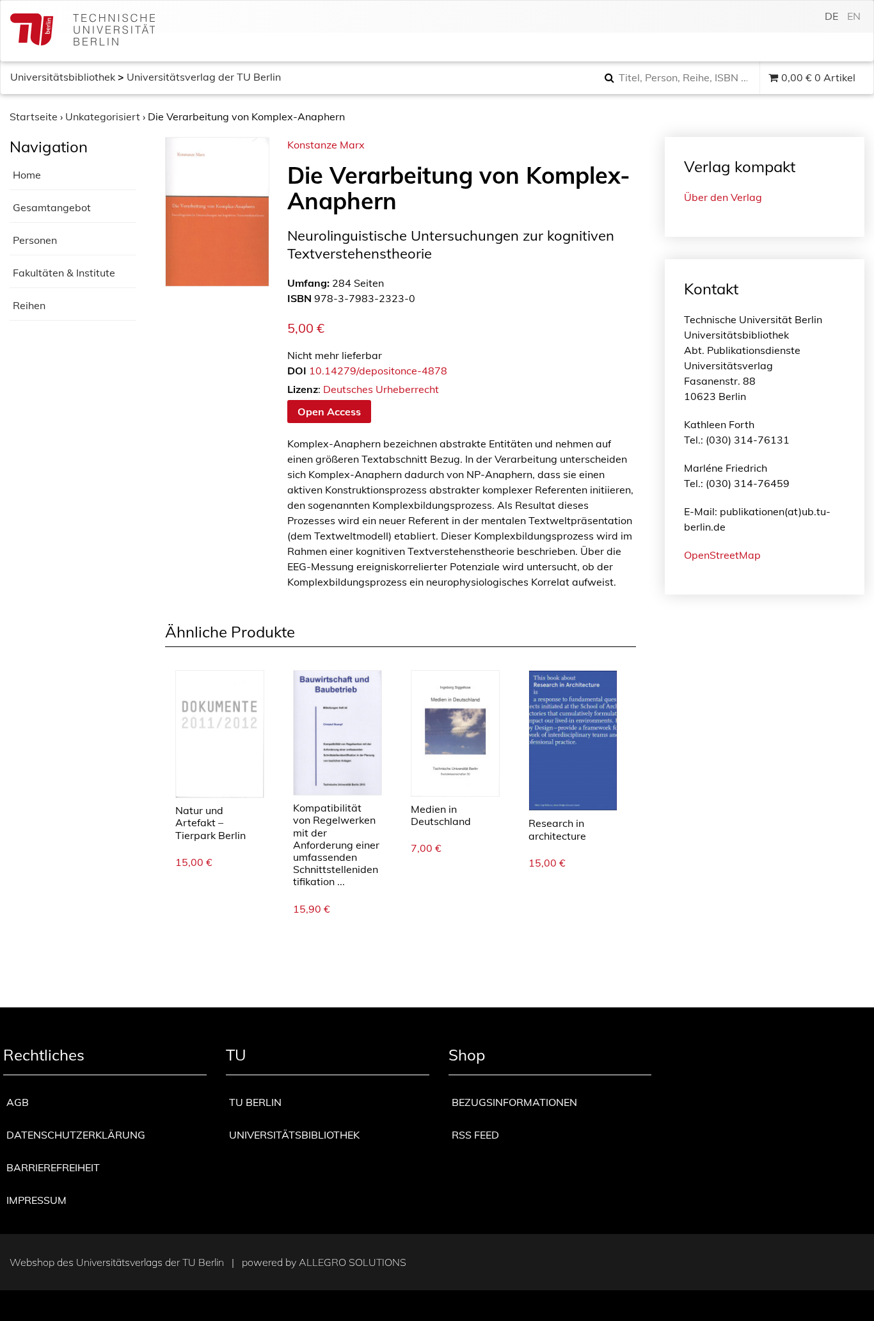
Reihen (29, 305)
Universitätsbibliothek (62, 76)
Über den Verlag (723, 197)
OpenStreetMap (722, 554)
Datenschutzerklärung (75, 1134)
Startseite (34, 116)
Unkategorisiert (102, 116)
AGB (17, 1102)
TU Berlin (255, 1102)
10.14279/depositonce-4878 (378, 370)
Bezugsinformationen (514, 1102)
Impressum (36, 1200)
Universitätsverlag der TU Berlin (204, 76)
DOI (296, 370)
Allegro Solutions (352, 1262)
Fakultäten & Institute (64, 272)
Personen (35, 240)
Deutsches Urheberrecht (381, 389)
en (854, 16)
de (831, 16)
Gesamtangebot (52, 207)
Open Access (329, 411)
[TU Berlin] (82, 31)
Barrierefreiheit (53, 1167)
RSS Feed (475, 1134)
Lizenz (302, 389)
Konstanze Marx (326, 144)
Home (27, 174)
